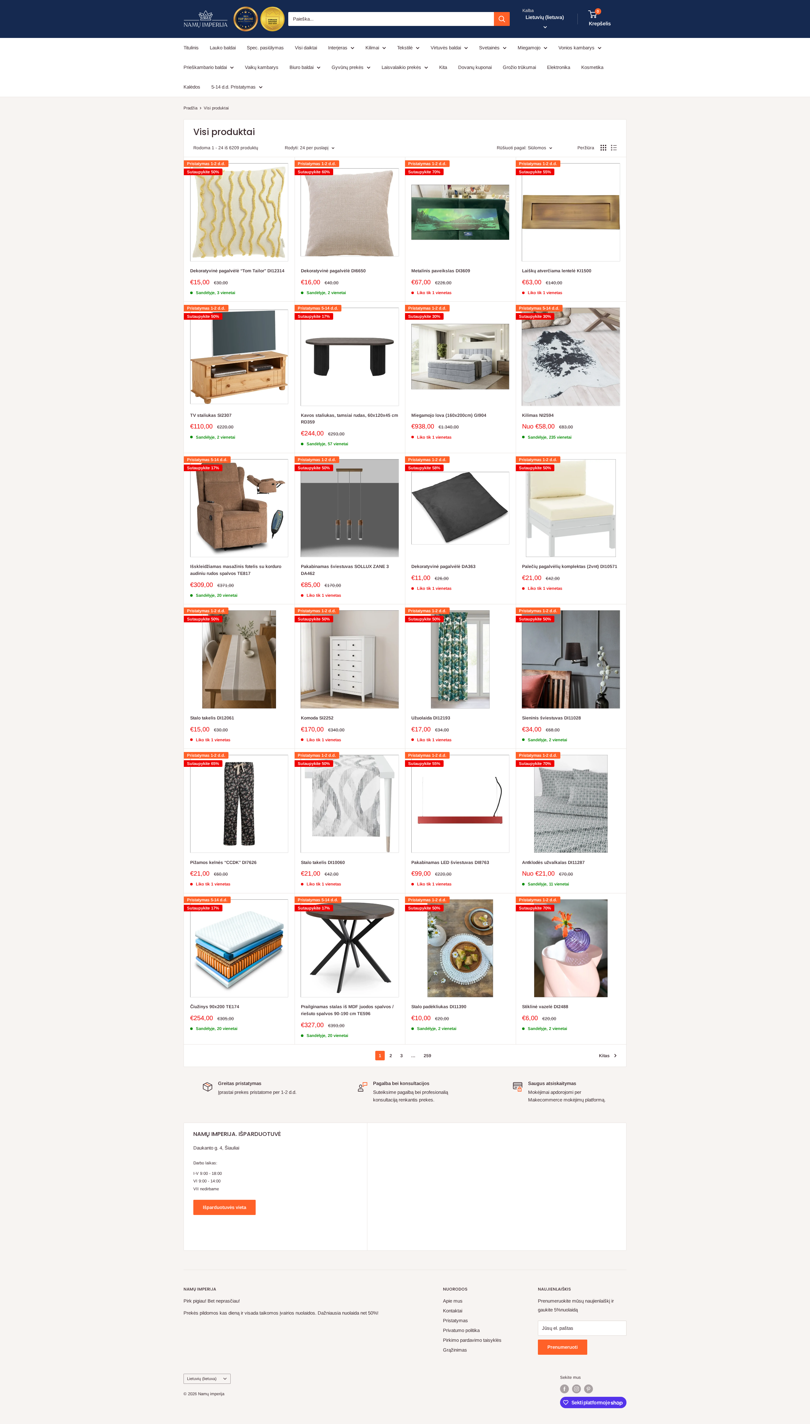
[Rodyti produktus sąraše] (614, 148)
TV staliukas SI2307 (211, 415)
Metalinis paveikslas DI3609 (440, 270)
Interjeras (337, 47)
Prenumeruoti (562, 1347)
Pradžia (190, 108)
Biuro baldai (302, 67)
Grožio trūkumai (519, 67)
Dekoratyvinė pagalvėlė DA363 (443, 566)
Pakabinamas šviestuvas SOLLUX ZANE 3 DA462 (345, 570)
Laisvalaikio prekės (401, 67)
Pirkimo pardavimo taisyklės (472, 1340)
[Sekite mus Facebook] (564, 1388)
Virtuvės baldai (446, 47)
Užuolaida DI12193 (430, 717)
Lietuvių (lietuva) (201, 1378)
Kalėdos (192, 86)
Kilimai (372, 47)
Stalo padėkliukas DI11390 (438, 1006)
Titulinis (191, 47)
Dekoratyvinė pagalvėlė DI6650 (333, 270)
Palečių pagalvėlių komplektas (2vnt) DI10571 (569, 566)
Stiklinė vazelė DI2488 (545, 1006)
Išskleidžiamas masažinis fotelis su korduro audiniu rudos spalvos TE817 (235, 570)
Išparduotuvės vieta (224, 1207)
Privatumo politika (461, 1330)
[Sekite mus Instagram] (576, 1388)
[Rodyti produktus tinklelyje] (603, 148)
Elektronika (558, 67)
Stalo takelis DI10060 (323, 862)
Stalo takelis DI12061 (212, 717)
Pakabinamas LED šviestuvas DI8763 (450, 862)
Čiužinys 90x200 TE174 (214, 1006)
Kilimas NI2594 (538, 415)
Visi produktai (216, 108)
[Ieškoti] (502, 19)
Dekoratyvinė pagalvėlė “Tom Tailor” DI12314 (237, 270)
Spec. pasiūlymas (265, 47)
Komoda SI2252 (317, 717)
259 (427, 1055)
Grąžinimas (455, 1350)
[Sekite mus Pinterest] (588, 1388)
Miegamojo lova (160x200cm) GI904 (448, 415)
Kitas (604, 1055)
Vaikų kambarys (261, 67)
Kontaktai (452, 1310)
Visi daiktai (306, 47)
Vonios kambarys (576, 47)
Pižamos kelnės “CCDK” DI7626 (223, 862)
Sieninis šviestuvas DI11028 (551, 717)
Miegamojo (529, 47)
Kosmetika (592, 67)
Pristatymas (455, 1320)
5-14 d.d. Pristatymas (233, 86)
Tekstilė (405, 47)
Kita (443, 67)
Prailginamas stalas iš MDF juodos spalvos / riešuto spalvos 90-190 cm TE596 (347, 1010)
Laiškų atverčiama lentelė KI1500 (556, 270)
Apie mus (453, 1301)
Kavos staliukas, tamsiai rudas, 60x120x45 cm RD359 (349, 419)
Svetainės (489, 47)
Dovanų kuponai (475, 67)
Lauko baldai (223, 47)
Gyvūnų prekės (348, 67)
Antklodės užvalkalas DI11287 (553, 862)
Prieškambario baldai (205, 67)
